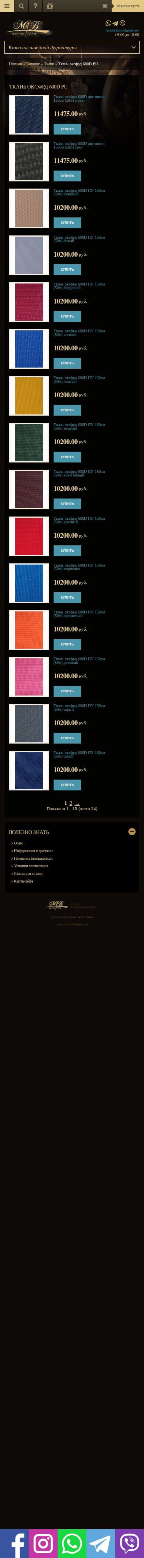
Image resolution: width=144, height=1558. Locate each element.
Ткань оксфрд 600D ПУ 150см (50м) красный (79, 520)
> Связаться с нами (26, 873)
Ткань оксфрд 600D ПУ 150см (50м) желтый (79, 379)
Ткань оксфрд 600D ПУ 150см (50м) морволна (79, 567)
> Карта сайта (22, 881)
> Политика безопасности (31, 858)
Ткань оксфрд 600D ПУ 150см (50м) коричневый (79, 473)
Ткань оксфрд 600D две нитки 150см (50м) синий (79, 98)
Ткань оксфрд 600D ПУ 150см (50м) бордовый (79, 285)
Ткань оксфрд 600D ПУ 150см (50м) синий (79, 754)
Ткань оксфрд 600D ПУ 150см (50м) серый (79, 707)
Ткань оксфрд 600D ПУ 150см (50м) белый (79, 239)
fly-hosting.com (77, 924)
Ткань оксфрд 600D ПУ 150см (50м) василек (79, 332)
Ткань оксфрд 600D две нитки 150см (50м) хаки (79, 145)
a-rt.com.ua (86, 917)
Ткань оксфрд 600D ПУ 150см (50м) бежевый (79, 192)
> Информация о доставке (32, 850)
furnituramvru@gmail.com (122, 30)
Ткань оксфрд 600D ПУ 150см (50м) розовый (79, 660)
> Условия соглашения (29, 865)
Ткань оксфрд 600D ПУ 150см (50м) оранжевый (79, 613)
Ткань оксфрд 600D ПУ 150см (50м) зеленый (79, 426)
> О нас (17, 843)
